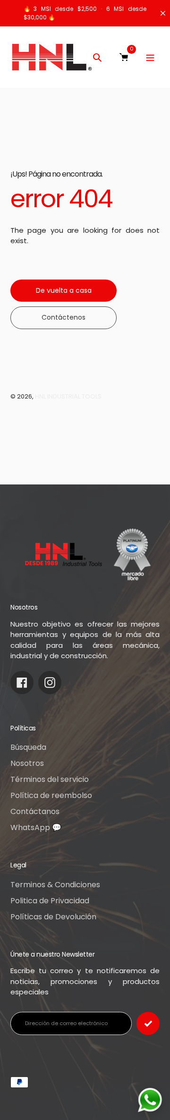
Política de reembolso (51, 795)
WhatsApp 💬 (35, 827)
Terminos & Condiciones (55, 884)
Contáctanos (35, 811)
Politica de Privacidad (49, 900)
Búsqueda (28, 747)
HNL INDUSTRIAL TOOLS (68, 396)
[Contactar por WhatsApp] (150, 1100)
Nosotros (27, 763)
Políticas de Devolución (53, 916)
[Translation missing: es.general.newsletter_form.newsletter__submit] (148, 1023)
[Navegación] (150, 57)
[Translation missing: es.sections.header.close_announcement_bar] (163, 13)
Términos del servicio (49, 779)
